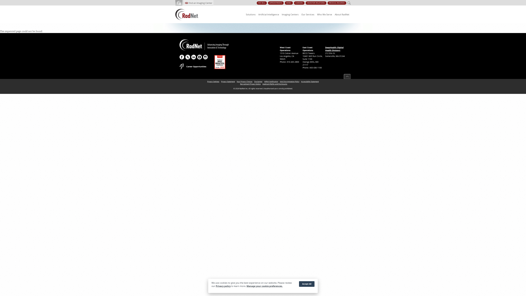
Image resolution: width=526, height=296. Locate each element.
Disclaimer (258, 81)
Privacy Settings (213, 81)
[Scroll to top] (347, 76)
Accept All (306, 284)
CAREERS (299, 3)
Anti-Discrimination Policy (289, 81)
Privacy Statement (228, 81)
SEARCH (349, 1)
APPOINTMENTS (276, 3)
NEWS (288, 3)
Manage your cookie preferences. (265, 286)
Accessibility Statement (310, 81)
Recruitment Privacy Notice (250, 84)
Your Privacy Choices (244, 81)
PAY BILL (261, 3)
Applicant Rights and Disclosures (274, 84)
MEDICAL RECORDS (337, 3)
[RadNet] (191, 14)
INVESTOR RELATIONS (316, 3)
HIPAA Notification (271, 81)
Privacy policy (223, 286)
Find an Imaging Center (200, 3)
